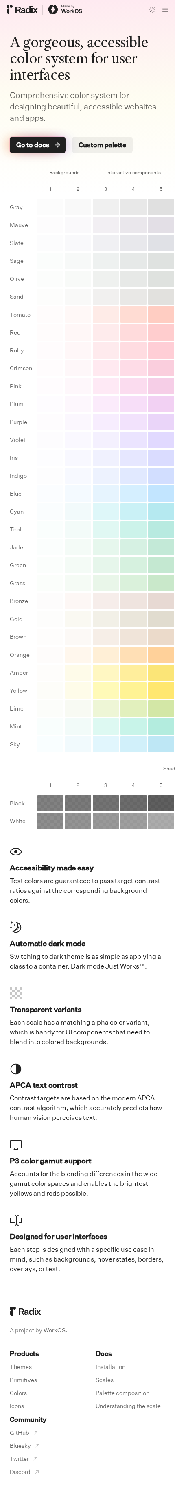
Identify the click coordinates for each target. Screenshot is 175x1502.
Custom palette (102, 145)
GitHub (19, 1432)
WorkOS (55, 1330)
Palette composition (122, 1392)
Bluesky (20, 1445)
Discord (20, 1471)
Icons (17, 1405)
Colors (18, 1392)
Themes (21, 1366)
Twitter (19, 1458)
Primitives (23, 1379)
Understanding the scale (128, 1405)
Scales (105, 1379)
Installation (110, 1366)
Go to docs (33, 145)
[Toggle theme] (152, 9)
